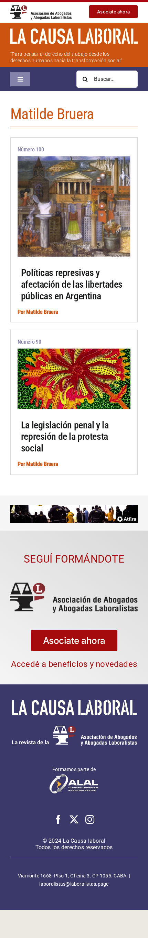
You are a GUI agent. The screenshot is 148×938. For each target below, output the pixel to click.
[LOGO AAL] (74, 585)
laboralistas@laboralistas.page (73, 884)
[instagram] (89, 819)
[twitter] (74, 819)
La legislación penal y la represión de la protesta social (65, 436)
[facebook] (58, 819)
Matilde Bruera (42, 312)
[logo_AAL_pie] (74, 728)
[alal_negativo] (74, 776)
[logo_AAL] (41, 7)
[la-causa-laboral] (74, 31)
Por (22, 312)
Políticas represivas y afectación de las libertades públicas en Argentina (72, 284)
